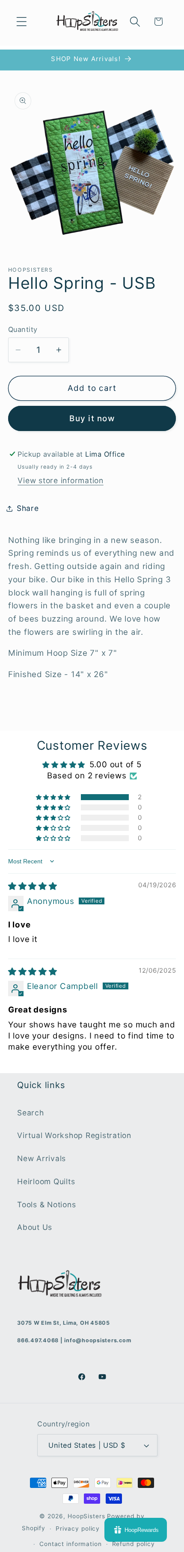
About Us (34, 1227)
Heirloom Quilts (46, 1181)
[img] (32, 886)
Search (30, 1112)
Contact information (70, 1543)
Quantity (23, 329)
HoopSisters (86, 1516)
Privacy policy (78, 1528)
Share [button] (28, 508)
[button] (21, 21)
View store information (61, 480)
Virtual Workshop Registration (74, 1135)
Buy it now (92, 418)
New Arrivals (41, 1158)
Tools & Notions (46, 1204)
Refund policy (133, 1543)
